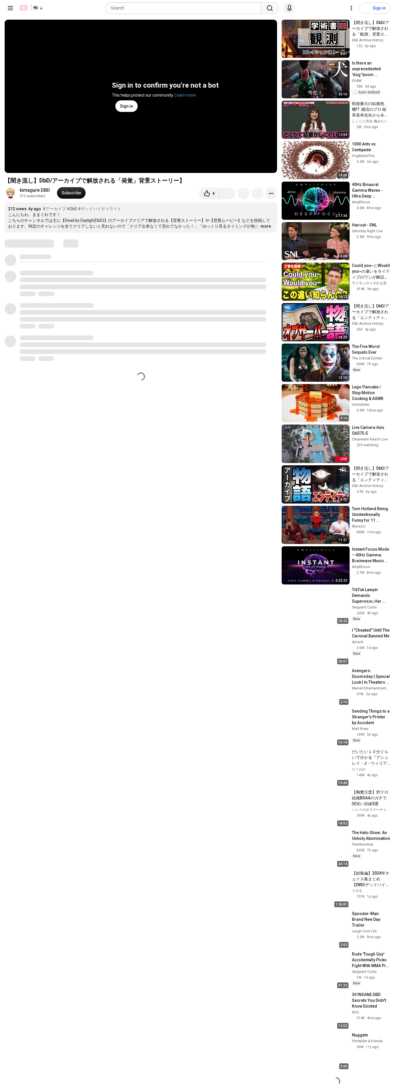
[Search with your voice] (289, 8)
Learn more (185, 95)
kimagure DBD (35, 190)
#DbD (72, 208)
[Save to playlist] (257, 193)
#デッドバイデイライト (99, 208)
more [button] (266, 226)
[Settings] (351, 8)
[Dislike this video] (227, 193)
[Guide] (10, 8)
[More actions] (271, 193)
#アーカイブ (54, 208)
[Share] (243, 193)
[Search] (270, 8)
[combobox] (184, 8)
